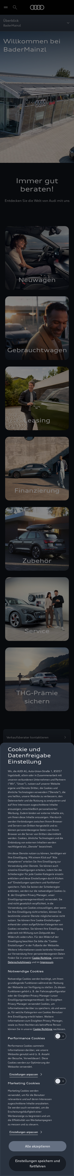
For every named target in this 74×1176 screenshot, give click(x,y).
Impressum (46, 962)
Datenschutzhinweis (19, 962)
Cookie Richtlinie (41, 957)
